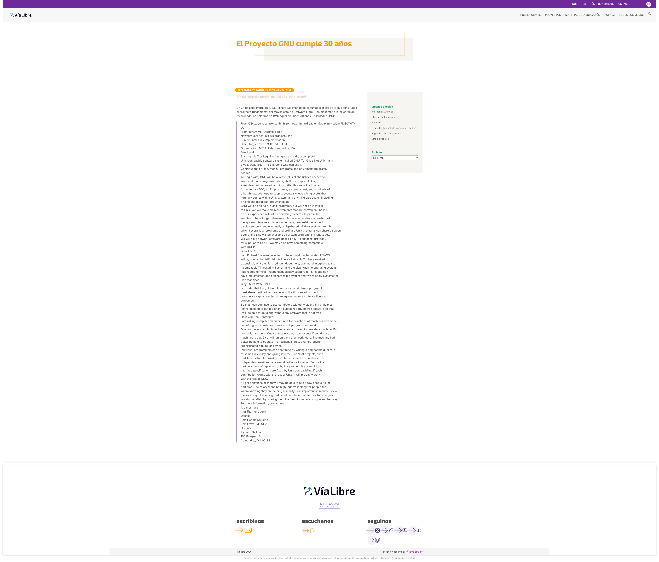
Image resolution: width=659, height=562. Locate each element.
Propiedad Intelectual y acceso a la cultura (264, 90)
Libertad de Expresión (383, 117)
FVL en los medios (632, 14)
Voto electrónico (380, 138)
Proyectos (553, 14)
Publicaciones (530, 14)
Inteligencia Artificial (382, 111)
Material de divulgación (582, 14)
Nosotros (579, 4)
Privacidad (377, 122)
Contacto (623, 4)
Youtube (642, 4)
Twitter (635, 4)
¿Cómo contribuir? (601, 4)
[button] (649, 13)
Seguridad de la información (386, 133)
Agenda (610, 14)
